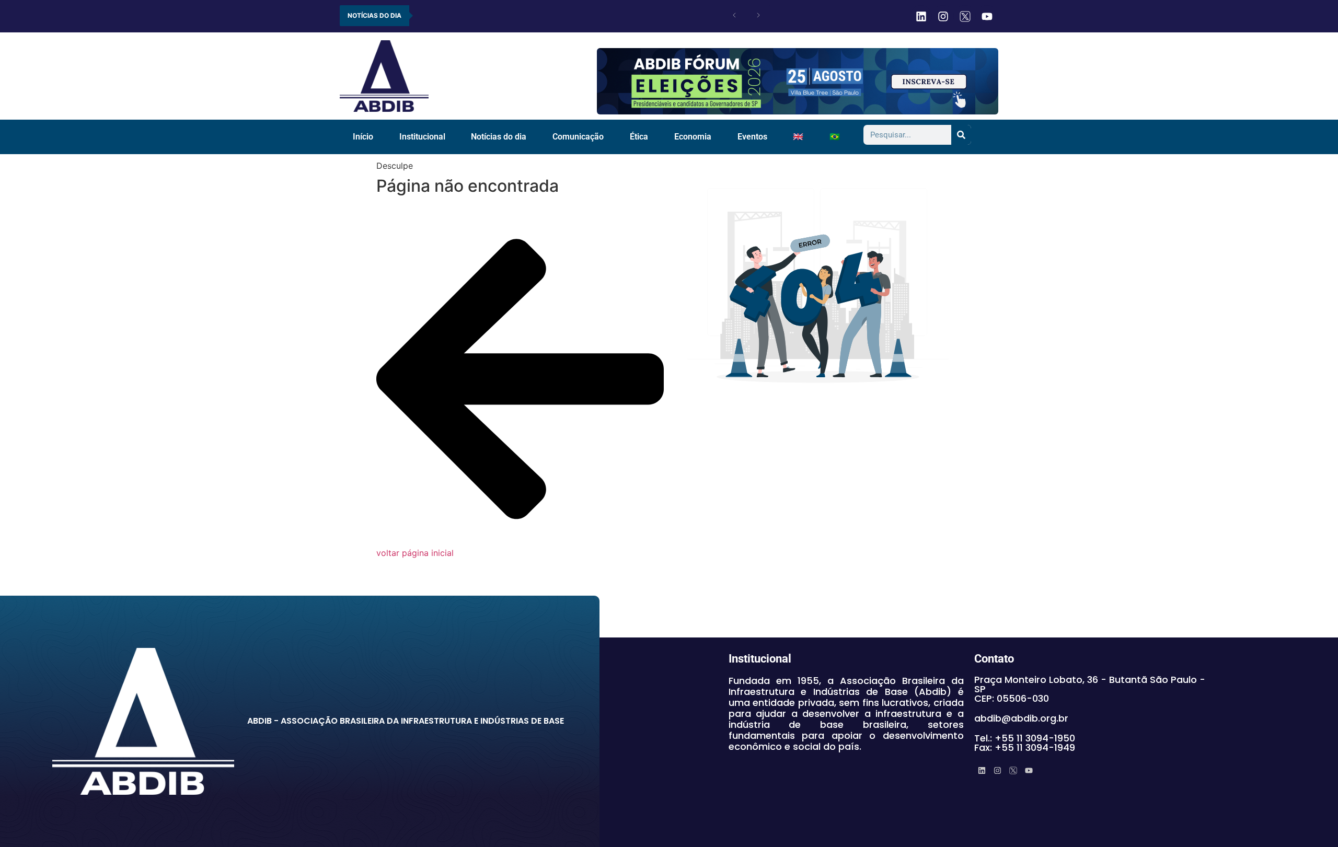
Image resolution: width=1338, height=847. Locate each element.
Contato (994, 658)
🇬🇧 (798, 137)
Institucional (422, 137)
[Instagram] (943, 16)
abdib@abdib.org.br (1021, 718)
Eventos (752, 137)
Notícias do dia (498, 137)
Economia (692, 137)
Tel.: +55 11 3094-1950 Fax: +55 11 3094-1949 (1024, 743)
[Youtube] (987, 16)
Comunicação (578, 137)
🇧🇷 (834, 137)
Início (363, 137)
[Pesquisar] (961, 135)
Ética (639, 137)
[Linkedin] (921, 16)
